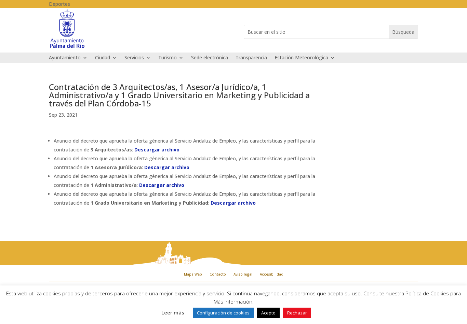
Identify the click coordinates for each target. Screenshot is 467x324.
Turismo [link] (167, 58)
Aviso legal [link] (243, 274)
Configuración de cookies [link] (223, 313)
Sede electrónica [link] (209, 58)
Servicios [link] (134, 58)
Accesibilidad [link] (271, 274)
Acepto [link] (268, 313)
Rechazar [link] (297, 313)
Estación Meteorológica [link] (301, 58)
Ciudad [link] (102, 58)
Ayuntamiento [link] (65, 58)
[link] (67, 47)
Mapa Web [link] (193, 274)
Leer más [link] (172, 312)
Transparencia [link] (251, 58)
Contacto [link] (218, 274)
